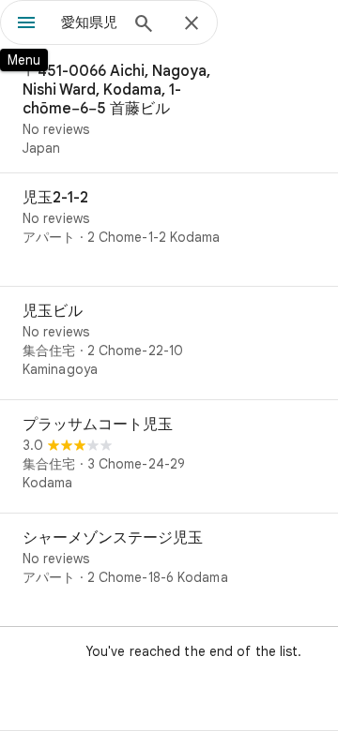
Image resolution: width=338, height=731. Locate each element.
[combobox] (89, 22)
